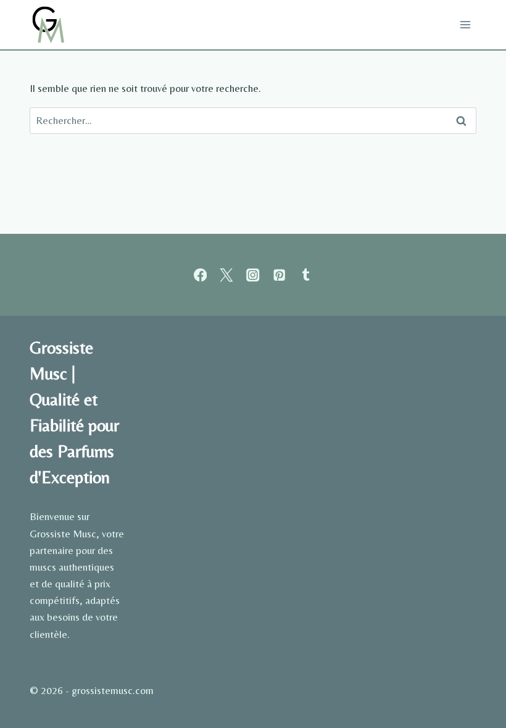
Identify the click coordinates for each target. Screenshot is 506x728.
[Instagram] (253, 275)
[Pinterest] (279, 275)
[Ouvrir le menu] (465, 24)
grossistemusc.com (113, 690)
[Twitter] (227, 275)
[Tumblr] (305, 275)
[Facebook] (200, 275)
